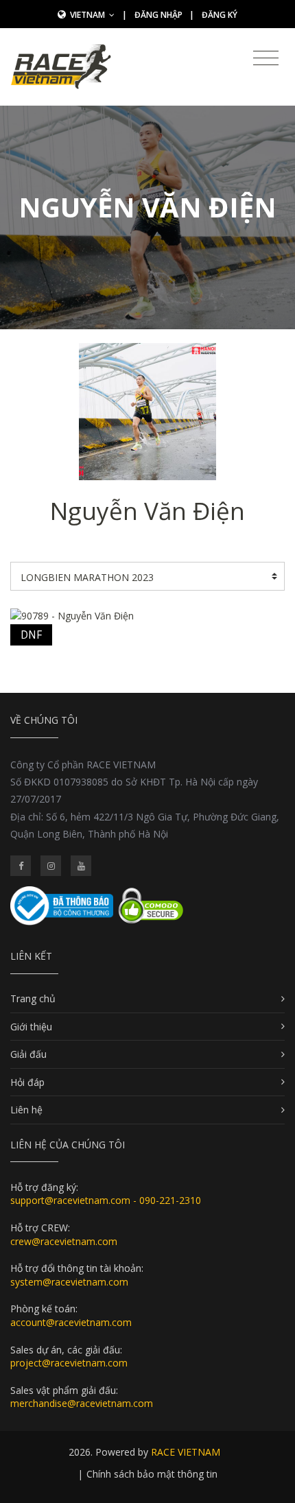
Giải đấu (28, 1054)
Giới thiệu (31, 1026)
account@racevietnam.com (71, 1322)
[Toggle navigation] (265, 58)
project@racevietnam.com (69, 1362)
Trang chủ (33, 998)
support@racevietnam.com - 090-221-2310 (105, 1200)
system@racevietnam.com (69, 1281)
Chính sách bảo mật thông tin (151, 1473)
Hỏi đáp (27, 1082)
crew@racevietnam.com (63, 1241)
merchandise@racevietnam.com (81, 1403)
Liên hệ (26, 1109)
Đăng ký (219, 15)
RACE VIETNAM (185, 1451)
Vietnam (88, 15)
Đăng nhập (158, 15)
